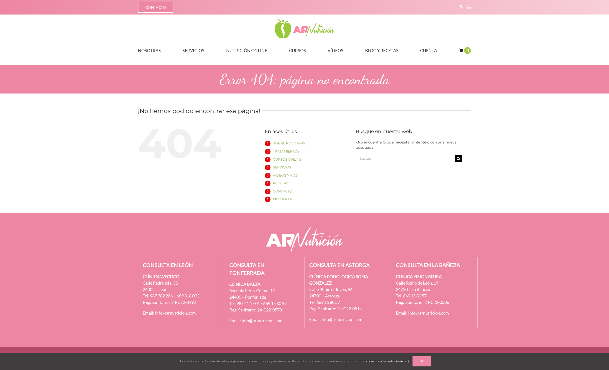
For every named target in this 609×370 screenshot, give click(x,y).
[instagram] (460, 7)
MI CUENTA (282, 199)
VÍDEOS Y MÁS (285, 175)
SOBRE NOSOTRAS (289, 143)
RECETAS (280, 183)
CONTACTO (282, 191)
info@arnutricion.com (175, 313)
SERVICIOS (282, 167)
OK (421, 361)
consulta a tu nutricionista (386, 361)
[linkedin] (469, 7)
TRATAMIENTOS (286, 151)
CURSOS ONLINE (287, 159)
